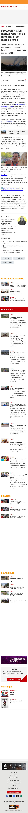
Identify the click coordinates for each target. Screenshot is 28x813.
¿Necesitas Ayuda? (14, 792)
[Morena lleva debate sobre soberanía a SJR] (5, 393)
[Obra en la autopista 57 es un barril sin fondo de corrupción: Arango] (5, 411)
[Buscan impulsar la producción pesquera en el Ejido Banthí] (5, 322)
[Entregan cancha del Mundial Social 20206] (5, 600)
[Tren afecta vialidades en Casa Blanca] (5, 430)
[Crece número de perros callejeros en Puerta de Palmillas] (5, 593)
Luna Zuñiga (4, 175)
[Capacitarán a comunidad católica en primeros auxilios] (5, 298)
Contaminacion (6, 258)
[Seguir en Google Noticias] (25, 80)
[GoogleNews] (14, 796)
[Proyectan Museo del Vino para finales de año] (5, 340)
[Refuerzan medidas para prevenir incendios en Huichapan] (5, 291)
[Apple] (17, 796)
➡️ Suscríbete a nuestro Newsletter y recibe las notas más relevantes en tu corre (12, 189)
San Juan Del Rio (7, 262)
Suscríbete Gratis (14, 679)
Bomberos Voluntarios (7, 121)
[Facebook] (7, 796)
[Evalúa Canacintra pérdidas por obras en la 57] (5, 358)
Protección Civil (19, 258)
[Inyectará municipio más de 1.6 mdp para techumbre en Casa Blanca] (5, 481)
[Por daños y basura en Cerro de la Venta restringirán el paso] (5, 376)
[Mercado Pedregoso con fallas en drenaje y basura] (5, 463)
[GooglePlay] (21, 796)
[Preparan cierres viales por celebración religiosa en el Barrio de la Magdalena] (5, 586)
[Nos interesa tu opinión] (14, 766)
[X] (10, 796)
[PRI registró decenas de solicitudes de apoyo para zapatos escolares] (5, 579)
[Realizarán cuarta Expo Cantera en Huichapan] (5, 446)
